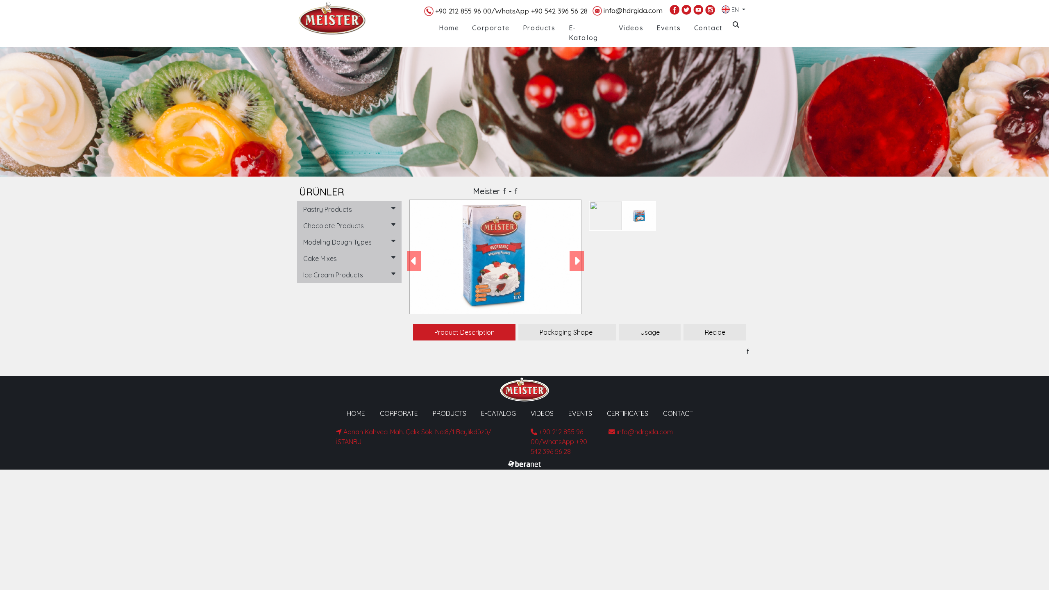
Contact (708, 28)
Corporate (490, 28)
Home (449, 28)
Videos (631, 28)
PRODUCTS (449, 413)
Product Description (464, 332)
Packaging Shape (566, 332)
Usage (650, 332)
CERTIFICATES (627, 413)
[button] (414, 261)
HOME (356, 413)
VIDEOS (542, 413)
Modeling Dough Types (337, 242)
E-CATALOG (498, 413)
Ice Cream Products (333, 275)
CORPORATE (399, 413)
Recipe (715, 332)
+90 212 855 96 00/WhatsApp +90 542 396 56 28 (511, 11)
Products (539, 28)
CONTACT (678, 413)
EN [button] (735, 8)
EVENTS (580, 413)
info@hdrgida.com (633, 10)
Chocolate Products (333, 226)
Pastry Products (327, 209)
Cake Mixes (320, 258)
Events (668, 28)
